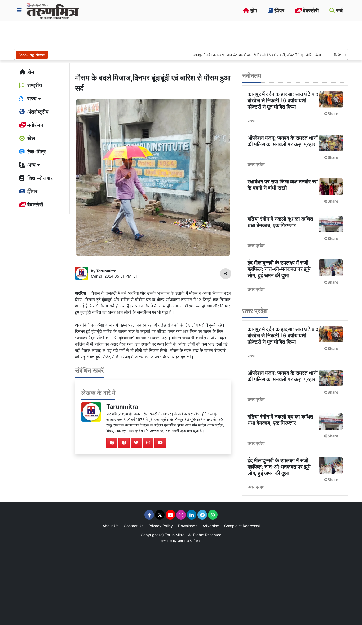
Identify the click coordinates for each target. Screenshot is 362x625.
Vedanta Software (189, 541)
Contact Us (133, 525)
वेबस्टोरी (310, 10)
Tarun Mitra (174, 534)
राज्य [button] (32, 98)
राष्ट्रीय (34, 85)
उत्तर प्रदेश (256, 164)
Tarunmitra (122, 406)
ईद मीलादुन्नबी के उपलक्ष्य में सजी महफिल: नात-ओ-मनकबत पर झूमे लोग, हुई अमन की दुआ (279, 269)
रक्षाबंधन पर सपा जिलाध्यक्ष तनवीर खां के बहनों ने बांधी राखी (283, 184)
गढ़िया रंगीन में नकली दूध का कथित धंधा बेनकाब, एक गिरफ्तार (280, 222)
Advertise (210, 525)
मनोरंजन (34, 125)
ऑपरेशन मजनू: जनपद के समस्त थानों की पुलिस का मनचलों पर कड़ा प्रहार (283, 141)
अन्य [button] (31, 165)
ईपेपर (278, 10)
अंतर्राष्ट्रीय (37, 112)
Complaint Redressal (242, 525)
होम (253, 10)
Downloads (187, 525)
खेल (30, 138)
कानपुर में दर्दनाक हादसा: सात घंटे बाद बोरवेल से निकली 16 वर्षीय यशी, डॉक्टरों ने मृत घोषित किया (241, 54)
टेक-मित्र (36, 151)
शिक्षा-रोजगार (39, 178)
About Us (110, 525)
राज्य (251, 120)
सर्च (339, 10)
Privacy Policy (160, 525)
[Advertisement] (110, 34)
